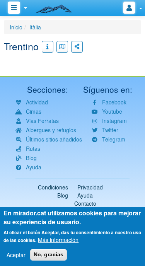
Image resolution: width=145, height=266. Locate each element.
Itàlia (35, 27)
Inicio (16, 27)
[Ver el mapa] (62, 47)
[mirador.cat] (58, 7)
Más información (58, 240)
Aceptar (16, 255)
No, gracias (48, 254)
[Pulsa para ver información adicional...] (47, 47)
